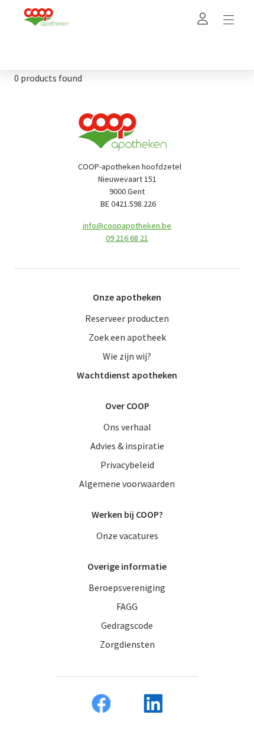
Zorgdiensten (127, 644)
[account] (202, 18)
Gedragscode (127, 625)
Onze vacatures (127, 535)
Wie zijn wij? (127, 356)
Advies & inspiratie (127, 446)
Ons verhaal (127, 427)
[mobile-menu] (228, 18)
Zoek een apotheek (127, 337)
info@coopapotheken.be (127, 225)
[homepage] (46, 18)
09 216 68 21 (127, 238)
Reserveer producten (127, 318)
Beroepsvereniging (127, 587)
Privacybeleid (127, 465)
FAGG (127, 606)
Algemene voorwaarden (127, 483)
